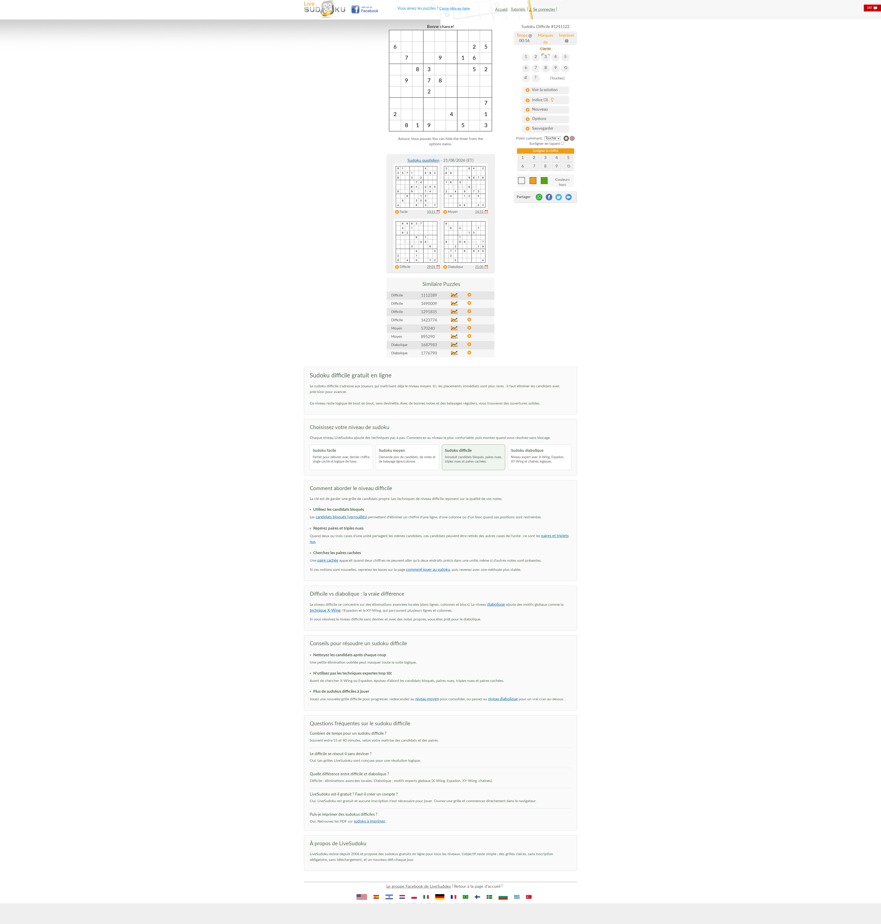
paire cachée (327, 560)
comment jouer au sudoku (428, 570)
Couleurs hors (562, 181)
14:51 (481, 212)
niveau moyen (427, 699)
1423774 (429, 320)
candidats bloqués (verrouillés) (341, 517)
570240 (428, 328)
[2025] (566, 138)
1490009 (429, 304)
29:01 (433, 267)
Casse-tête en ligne (454, 8)
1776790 (429, 353)
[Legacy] (572, 138)
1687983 (429, 345)
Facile (403, 212)
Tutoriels (518, 9)
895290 (428, 337)
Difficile (405, 267)
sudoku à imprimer (369, 821)
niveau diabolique (503, 699)
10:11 (433, 212)
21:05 (481, 267)
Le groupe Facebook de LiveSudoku (418, 887)
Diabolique (455, 267)
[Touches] (557, 78)
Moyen (453, 212)
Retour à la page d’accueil (477, 887)
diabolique (496, 604)
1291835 (429, 312)
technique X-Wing (325, 610)
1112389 (429, 295)
